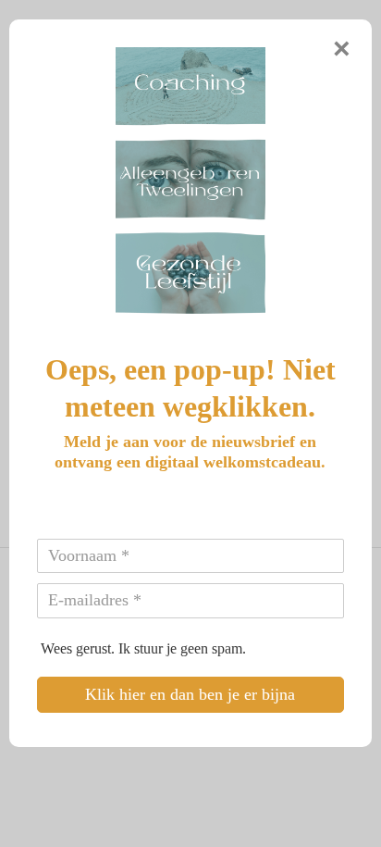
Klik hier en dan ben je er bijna (190, 694)
